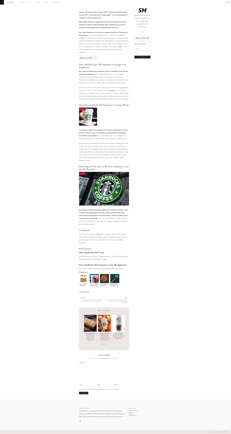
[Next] (124, 329)
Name (82, 385)
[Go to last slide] (84, 329)
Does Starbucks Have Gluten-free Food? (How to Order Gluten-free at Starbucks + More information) (90, 336)
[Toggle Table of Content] (94, 57)
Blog (86, 9)
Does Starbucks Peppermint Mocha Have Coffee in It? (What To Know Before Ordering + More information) (117, 300)
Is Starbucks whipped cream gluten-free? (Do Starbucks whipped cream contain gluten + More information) (104, 336)
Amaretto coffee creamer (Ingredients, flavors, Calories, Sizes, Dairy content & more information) (118, 335)
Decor (46, 2)
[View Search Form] (229, 2)
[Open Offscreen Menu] (2, 2)
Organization (56, 2)
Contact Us (132, 415)
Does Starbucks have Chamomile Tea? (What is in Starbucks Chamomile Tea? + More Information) (91, 299)
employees (112, 90)
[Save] (82, 109)
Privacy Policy (133, 410)
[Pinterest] (227, 2)
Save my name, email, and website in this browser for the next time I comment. (99, 389)
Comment (83, 362)
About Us (131, 413)
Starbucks (123, 87)
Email (99, 385)
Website (116, 385)
